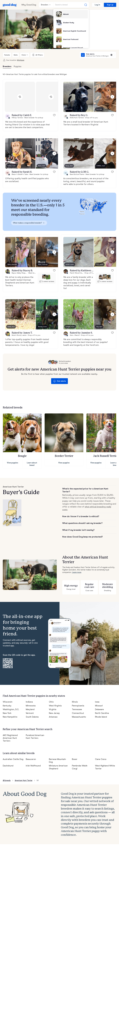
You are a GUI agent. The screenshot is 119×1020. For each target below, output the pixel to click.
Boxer (74, 759)
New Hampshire (10, 717)
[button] (78, 97)
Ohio (51, 702)
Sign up (110, 5)
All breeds (7, 780)
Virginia (52, 709)
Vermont (30, 713)
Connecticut (78, 713)
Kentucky (7, 706)
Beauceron (31, 759)
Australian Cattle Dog (13, 759)
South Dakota (32, 717)
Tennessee (77, 709)
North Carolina (102, 713)
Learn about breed (32, 464)
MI (38, 780)
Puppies (17, 66)
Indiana (29, 702)
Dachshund (8, 766)
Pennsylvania (78, 706)
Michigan (20, 60)
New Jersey (54, 713)
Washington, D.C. (11, 709)
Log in (97, 5)
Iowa (97, 702)
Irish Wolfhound (33, 766)
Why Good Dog (28, 5)
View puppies (12, 463)
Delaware (99, 709)
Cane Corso (100, 759)
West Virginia (55, 706)
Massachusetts (79, 717)
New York (7, 713)
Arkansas (53, 717)
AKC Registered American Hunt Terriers (10, 738)
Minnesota (31, 706)
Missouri (99, 706)
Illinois (75, 702)
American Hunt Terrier (23, 780)
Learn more (76, 572)
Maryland (30, 709)
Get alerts (61, 381)
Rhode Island (101, 717)
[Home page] (10, 4)
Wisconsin (7, 702)
